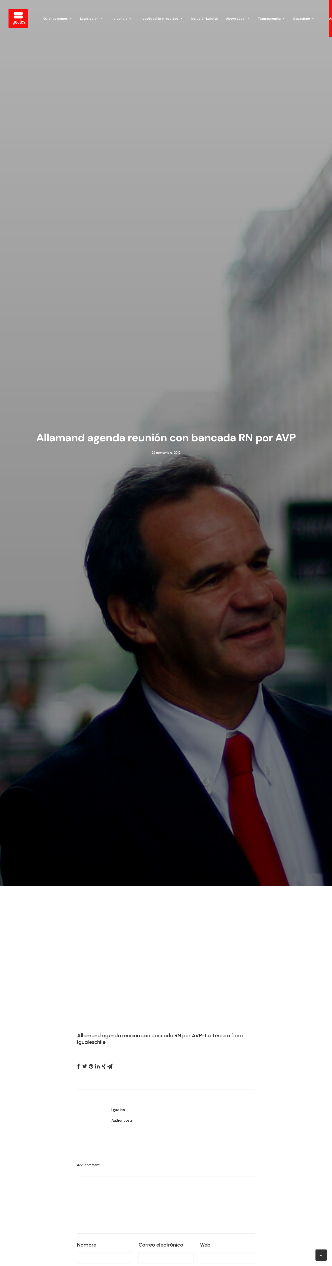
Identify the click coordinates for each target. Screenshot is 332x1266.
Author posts (122, 1120)
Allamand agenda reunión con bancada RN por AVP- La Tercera (153, 1035)
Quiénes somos (55, 18)
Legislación (89, 18)
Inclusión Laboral (204, 18)
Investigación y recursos (159, 18)
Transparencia (269, 18)
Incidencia (119, 18)
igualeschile (91, 1042)
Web (205, 1244)
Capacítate (301, 18)
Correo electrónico (161, 1244)
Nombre (86, 1244)
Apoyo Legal (235, 18)
